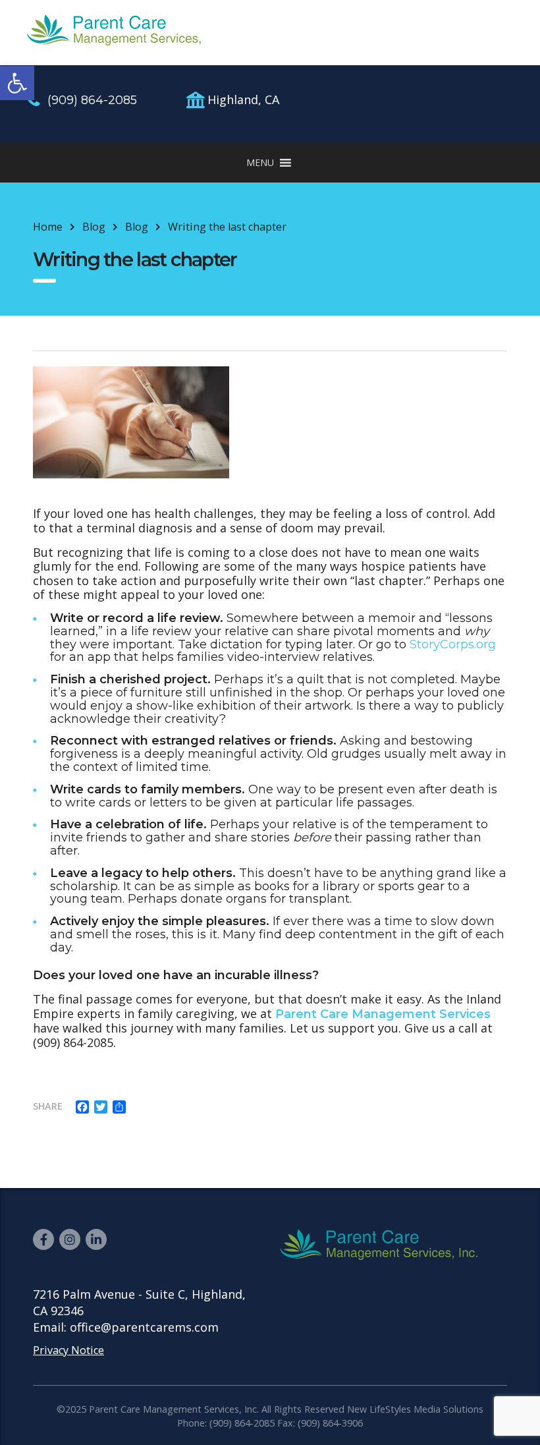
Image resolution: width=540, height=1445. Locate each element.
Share (48, 1106)
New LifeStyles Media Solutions (415, 1409)
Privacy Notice (68, 1350)
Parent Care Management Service (379, 1014)
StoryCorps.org (453, 644)
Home (48, 226)
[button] (17, 83)
